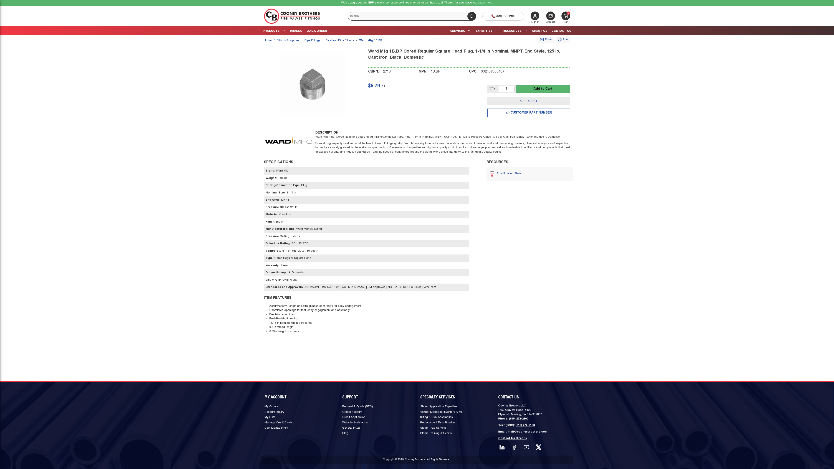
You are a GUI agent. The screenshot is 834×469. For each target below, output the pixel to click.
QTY (492, 89)
